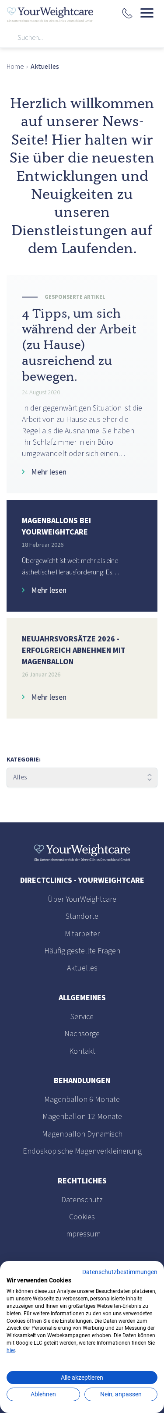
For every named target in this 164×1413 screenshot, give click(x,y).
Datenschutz (82, 1199)
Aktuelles (82, 968)
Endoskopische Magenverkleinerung (82, 1151)
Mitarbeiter (82, 933)
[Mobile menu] (147, 13)
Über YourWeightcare (82, 899)
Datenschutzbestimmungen (119, 1271)
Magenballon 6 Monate (82, 1099)
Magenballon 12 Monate (82, 1116)
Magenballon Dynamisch (82, 1134)
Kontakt (82, 1051)
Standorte (82, 916)
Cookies (82, 1216)
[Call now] (127, 14)
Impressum (82, 1234)
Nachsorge (82, 1033)
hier (11, 1350)
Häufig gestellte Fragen (82, 951)
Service (82, 1016)
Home (15, 66)
